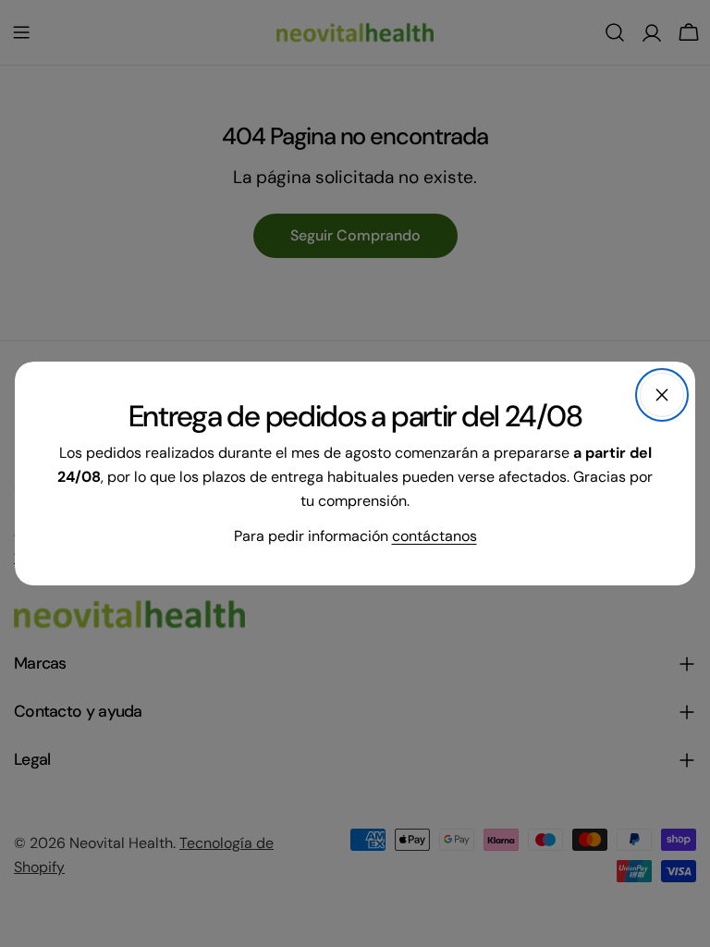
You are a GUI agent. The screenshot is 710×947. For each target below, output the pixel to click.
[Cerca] (662, 395)
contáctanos (434, 536)
